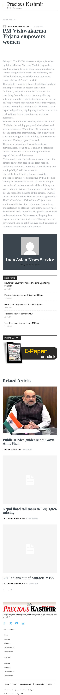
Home (5, 19)
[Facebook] (4, 623)
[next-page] (10, 590)
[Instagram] (23, 623)
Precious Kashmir (12, 449)
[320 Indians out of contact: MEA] (30, 548)
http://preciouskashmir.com (30, 265)
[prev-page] (5, 590)
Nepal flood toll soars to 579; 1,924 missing (23, 304)
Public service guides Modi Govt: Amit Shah (23, 295)
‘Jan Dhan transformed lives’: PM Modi (21, 323)
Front (13, 19)
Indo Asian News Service (18, 26)
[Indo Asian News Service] (5, 26)
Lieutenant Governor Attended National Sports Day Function (27, 284)
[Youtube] (16, 623)
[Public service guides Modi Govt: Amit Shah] (30, 411)
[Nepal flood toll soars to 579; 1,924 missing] (30, 479)
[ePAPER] (30, 363)
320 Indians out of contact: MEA (18, 314)
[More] (48, 51)
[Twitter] (10, 623)
